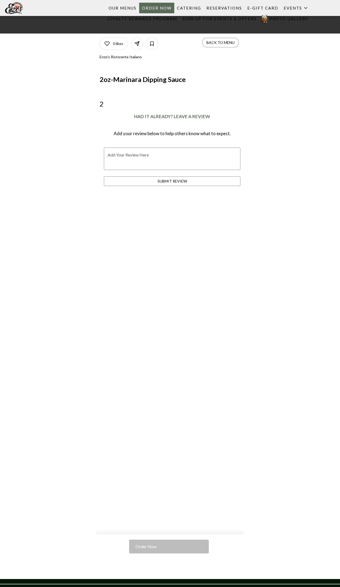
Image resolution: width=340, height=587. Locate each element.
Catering (189, 8)
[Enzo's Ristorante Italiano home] (28, 8)
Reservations (224, 8)
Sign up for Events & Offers (219, 18)
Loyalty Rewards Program (142, 18)
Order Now (157, 8)
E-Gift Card (262, 8)
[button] (296, 8)
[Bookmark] (152, 43)
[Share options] (137, 43)
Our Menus (123, 8)
